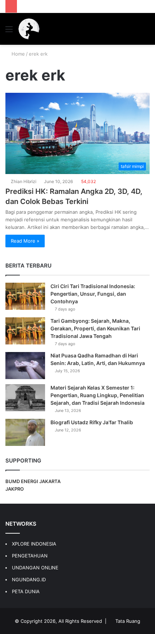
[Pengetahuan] (29, 29)
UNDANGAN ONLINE (35, 567)
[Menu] (9, 31)
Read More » (25, 241)
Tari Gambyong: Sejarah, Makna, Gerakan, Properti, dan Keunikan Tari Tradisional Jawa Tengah (95, 328)
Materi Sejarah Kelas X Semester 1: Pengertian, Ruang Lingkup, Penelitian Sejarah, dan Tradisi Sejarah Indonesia (97, 395)
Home (17, 54)
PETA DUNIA (26, 591)
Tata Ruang (127, 621)
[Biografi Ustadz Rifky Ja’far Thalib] (25, 432)
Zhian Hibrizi (23, 181)
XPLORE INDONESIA (34, 544)
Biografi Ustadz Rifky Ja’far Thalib (91, 422)
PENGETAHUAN (30, 556)
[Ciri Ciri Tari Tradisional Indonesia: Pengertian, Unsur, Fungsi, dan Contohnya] (25, 296)
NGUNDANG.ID (29, 579)
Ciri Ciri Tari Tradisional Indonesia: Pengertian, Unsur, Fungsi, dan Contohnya (92, 293)
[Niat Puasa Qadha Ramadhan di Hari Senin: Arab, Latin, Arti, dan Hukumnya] (25, 365)
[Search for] (146, 31)
